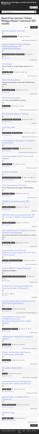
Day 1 (8, 389)
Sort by (26, 27)
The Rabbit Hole (7, 148)
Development (6, 90)
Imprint (29, 430)
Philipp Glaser (7, 209)
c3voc (19, 432)
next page (33, 27)
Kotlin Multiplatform (11, 80)
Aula (4, 405)
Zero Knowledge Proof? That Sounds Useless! (17, 157)
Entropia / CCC (6, 133)
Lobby (4, 418)
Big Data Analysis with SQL (13, 31)
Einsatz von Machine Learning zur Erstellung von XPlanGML (16, 353)
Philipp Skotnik (8, 135)
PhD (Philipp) (7, 196)
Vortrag (5, 344)
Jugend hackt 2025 (32, 422)
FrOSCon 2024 (33, 282)
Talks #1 (9, 164)
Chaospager (7, 64)
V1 (9, 344)
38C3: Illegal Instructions (30, 181)
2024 (4, 389)
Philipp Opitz (7, 331)
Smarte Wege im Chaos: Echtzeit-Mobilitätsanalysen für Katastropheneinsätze (16, 46)
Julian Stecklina (8, 376)
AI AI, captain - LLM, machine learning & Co (14, 276)
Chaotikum (34, 297)
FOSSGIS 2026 (33, 60)
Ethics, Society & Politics (9, 177)
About (19, 430)
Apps (24, 430)
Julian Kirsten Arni (8, 407)
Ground (12, 193)
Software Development (16, 260)
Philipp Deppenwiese (9, 391)
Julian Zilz (6, 362)
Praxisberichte (6, 329)
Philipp (5, 295)
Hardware (5, 72)
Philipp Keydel (7, 225)
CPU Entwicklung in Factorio (14, 185)
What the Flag (8, 413)
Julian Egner (7, 92)
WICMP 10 (34, 123)
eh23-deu (15, 148)
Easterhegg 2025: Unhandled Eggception (26, 313)
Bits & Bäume (6, 106)
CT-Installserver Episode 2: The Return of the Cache (18, 142)
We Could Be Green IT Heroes (15, 114)
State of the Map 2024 (31, 264)
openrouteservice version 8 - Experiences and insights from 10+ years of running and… (19, 253)
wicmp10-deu (16, 119)
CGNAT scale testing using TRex (16, 201)
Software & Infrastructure (9, 36)
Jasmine (6, 420)
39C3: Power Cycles (32, 76)
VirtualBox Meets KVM (12, 368)
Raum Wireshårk (7, 119)
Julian (5, 38)
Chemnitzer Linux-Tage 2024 (29, 377)
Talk (4, 164)
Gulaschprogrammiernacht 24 (29, 137)
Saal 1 (18, 177)
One (11, 72)
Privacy (34, 430)
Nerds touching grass (11, 98)
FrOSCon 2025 (33, 94)
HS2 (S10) (14, 329)
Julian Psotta (7, 58)
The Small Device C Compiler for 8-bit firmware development (18, 232)
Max (5, 74)
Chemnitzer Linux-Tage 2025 (29, 348)
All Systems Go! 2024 (31, 393)
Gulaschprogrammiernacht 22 (29, 40)
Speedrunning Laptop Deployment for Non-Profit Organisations (18, 302)
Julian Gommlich (8, 121)
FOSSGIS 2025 (33, 332)
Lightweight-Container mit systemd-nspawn (18, 338)
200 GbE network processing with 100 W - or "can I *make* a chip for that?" (18, 216)
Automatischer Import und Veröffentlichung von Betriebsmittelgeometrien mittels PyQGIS (16, 320)
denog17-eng (11, 207)
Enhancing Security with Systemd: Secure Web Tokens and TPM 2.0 (16, 382)
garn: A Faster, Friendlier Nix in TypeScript (15, 398)
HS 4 (13, 90)
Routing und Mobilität (8, 54)
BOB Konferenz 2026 (31, 168)
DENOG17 (34, 211)
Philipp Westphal (8, 347)
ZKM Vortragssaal (17, 133)
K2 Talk (9, 309)
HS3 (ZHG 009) (20, 54)
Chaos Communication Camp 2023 (28, 110)
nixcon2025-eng (11, 405)
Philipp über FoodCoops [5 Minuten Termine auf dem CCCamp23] (17, 287)
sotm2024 (5, 260)
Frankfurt (10, 418)
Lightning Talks (8, 127)
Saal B (4, 207)
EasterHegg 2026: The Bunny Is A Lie (28, 152)
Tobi (15, 420)
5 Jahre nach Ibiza (9, 172)
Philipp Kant (7, 166)
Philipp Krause (7, 245)
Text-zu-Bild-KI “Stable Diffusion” (16, 268)
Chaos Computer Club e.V (9, 430)
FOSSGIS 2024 (33, 364)
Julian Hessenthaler (9, 180)
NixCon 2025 (33, 408)
